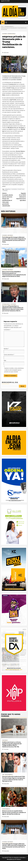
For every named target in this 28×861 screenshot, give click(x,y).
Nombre (6, 348)
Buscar (22, 386)
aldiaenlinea (7, 189)
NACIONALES (10, 235)
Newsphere (10, 859)
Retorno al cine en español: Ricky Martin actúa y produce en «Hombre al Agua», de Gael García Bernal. (14, 812)
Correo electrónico (9, 354)
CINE (3, 774)
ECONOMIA (4, 33)
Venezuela (5, 190)
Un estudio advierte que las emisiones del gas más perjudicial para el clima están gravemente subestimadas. (7, 199)
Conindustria (14, 189)
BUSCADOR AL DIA (10, 382)
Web (5, 360)
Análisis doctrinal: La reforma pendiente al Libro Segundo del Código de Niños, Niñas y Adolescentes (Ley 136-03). (12, 744)
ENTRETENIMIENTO (9, 774)
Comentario (7, 329)
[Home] (3, 22)
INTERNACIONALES (11, 33)
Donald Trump (21, 189)
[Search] (26, 22)
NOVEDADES (13, 304)
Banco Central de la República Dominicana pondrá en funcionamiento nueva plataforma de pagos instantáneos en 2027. (14, 274)
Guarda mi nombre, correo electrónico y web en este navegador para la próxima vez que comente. (14, 369)
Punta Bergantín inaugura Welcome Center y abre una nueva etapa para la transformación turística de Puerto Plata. (14, 240)
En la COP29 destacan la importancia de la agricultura (21, 197)
